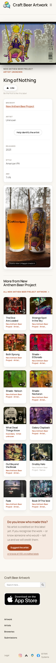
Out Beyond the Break (12, 466)
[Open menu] (51, 5)
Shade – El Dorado (37, 356)
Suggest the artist (19, 547)
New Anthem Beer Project (18, 69)
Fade (8, 500)
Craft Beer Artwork (30, 5)
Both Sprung (13, 354)
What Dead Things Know (13, 429)
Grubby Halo (38, 464)
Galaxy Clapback (41, 427)
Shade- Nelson (14, 390)
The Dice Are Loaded (12, 319)
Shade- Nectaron (37, 392)
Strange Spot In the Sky (39, 319)
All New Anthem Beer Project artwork (26, 292)
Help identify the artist (28, 132)
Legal (6, 655)
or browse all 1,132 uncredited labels (23, 553)
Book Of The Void (41, 500)
